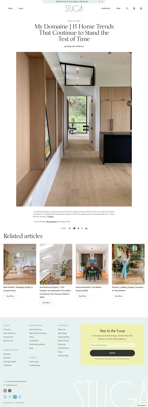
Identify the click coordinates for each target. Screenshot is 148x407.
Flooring (6, 329)
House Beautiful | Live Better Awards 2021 (89, 289)
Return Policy (63, 341)
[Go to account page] (134, 8)
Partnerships (63, 356)
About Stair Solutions (38, 333)
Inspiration (105, 8)
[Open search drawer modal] (127, 8)
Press (60, 352)
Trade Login (34, 362)
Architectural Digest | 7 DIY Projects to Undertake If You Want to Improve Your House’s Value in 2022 (55, 292)
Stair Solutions (9, 333)
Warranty (62, 344)
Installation (34, 341)
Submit (112, 353)
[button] (10, 325)
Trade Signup (34, 365)
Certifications (63, 348)
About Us (61, 329)
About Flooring (35, 329)
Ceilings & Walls (9, 362)
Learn (21, 8)
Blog (118, 8)
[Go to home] (74, 8)
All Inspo (6, 354)
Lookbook (7, 365)
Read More (10, 296)
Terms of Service (8, 403)
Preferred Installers (37, 344)
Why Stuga (62, 333)
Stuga (50, 217)
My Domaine (52, 222)
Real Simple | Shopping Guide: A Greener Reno (18, 289)
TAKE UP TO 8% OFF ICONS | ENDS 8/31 (72, 1)
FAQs (31, 337)
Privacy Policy (20, 403)
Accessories (8, 337)
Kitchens (7, 358)
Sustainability (63, 337)
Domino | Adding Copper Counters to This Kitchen (127, 289)
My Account (8, 341)
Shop (10, 8)
